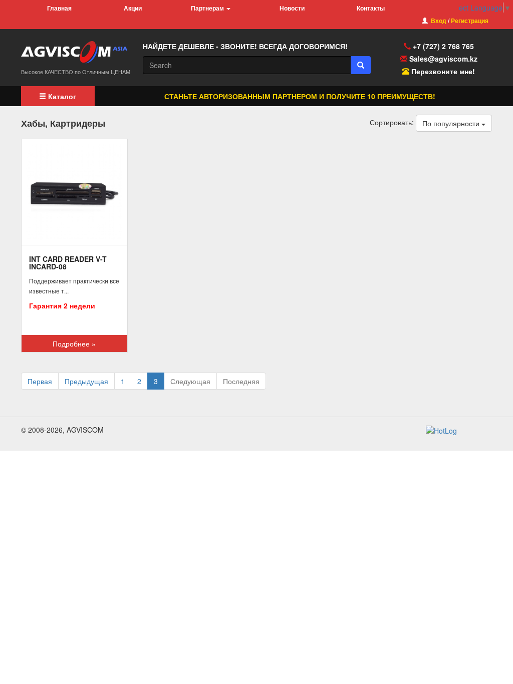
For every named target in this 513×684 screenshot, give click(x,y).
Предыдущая (86, 381)
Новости (292, 8)
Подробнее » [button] (74, 343)
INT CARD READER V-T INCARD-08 (68, 262)
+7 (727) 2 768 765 (442, 46)
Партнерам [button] (208, 8)
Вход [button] (438, 20)
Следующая (190, 381)
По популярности (451, 123)
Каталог (61, 96)
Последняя (241, 381)
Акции (133, 8)
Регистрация (469, 20)
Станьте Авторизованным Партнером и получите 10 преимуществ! (294, 96)
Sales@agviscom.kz (443, 59)
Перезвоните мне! (443, 71)
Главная (59, 8)
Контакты (371, 8)
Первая (40, 381)
